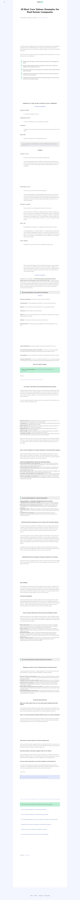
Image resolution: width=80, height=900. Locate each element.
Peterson (40, 295)
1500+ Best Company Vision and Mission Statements (31, 379)
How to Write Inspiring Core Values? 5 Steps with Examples (34, 777)
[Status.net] (40, 2)
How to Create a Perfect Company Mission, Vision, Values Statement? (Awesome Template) (40, 799)
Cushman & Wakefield (40, 106)
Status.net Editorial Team (42, 17)
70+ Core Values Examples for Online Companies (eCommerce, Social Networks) (39, 819)
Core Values (27, 855)
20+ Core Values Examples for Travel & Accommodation (34, 809)
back (4, 1)
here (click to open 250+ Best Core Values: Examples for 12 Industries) (42, 145)
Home (31, 895)
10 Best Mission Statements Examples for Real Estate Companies (36, 824)
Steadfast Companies (40, 275)
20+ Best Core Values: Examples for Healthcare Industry (34, 829)
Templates (40, 895)
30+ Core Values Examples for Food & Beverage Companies (34, 814)
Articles (35, 895)
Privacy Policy (47, 895)
